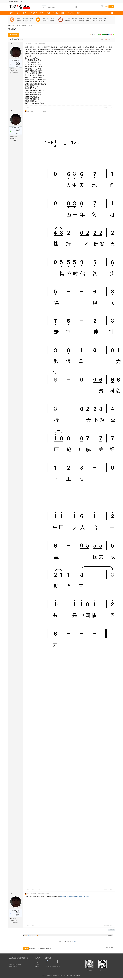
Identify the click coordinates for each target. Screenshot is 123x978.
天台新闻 (19, 18)
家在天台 (74, 18)
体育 (52, 18)
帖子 (44, 7)
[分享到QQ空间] (90, 34)
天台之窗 (9, 25)
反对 (38, 889)
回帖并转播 (33, 948)
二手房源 (67, 18)
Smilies (37, 935)
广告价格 (36, 964)
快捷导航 (112, 13)
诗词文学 (45, 21)
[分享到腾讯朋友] (103, 34)
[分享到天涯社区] (109, 34)
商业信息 (25, 18)
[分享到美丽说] (111, 34)
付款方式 (36, 966)
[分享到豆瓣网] (105, 34)
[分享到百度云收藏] (101, 34)
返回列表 (112, 929)
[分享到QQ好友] (107, 34)
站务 (105, 21)
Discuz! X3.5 (66, 975)
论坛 (18, 13)
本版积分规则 (109, 947)
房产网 (20, 1)
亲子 (100, 18)
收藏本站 (16, 1)
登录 (111, 6)
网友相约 (95, 18)
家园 (41, 13)
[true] (76, 7)
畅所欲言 (25, 21)
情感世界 (51, 21)
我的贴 (55, 13)
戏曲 (48, 18)
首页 (11, 13)
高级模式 (110, 935)
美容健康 (81, 18)
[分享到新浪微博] (92, 34)
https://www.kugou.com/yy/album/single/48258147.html (74, 896)
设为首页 (11, 1)
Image (28, 935)
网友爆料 (19, 21)
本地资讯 (34, 13)
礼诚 (11, 43)
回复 (28, 107)
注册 (106, 6)
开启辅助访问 (89, 1)
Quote (33, 935)
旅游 (31, 18)
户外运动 (95, 21)
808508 (15, 966)
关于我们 (36, 962)
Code (35, 935)
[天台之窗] (19, 6)
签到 (78, 13)
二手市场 (88, 18)
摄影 (44, 18)
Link (30, 935)
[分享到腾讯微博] (94, 34)
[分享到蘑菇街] (113, 34)
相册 (48, 13)
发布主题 (14, 35)
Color (26, 935)
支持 (33, 889)
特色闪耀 (30, 25)
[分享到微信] (99, 34)
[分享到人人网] (97, 34)
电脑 (105, 18)
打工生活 (88, 21)
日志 (62, 13)
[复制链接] (22, 39)
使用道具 (106, 107)
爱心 (31, 21)
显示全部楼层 (42, 43)
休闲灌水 (74, 21)
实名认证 (71, 13)
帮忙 (100, 21)
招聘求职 (67, 21)
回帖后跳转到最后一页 (45, 948)
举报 (111, 107)
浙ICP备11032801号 (75, 975)
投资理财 (81, 21)
